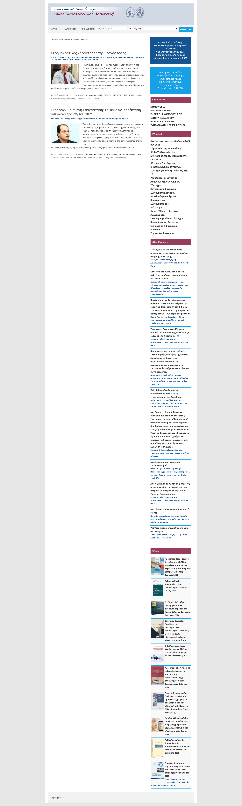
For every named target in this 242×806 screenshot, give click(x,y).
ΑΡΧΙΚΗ (54, 29)
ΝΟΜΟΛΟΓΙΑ (157, 107)
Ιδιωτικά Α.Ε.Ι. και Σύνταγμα (165, 167)
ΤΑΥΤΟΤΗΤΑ (70, 29)
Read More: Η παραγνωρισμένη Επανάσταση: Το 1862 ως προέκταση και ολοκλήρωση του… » (92, 148)
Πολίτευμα (156, 207)
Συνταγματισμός (111, 154)
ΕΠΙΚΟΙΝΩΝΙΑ (88, 29)
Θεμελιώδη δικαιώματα (163, 196)
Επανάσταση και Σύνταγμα (88, 98)
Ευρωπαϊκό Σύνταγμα (162, 233)
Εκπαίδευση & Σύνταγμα (163, 226)
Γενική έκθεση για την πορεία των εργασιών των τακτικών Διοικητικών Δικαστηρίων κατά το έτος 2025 (177, 769)
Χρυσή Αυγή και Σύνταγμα (164, 222)
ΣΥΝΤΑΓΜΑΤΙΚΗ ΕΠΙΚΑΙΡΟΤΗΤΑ (168, 125)
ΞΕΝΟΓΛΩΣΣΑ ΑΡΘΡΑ (162, 118)
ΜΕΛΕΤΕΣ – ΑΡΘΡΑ (160, 110)
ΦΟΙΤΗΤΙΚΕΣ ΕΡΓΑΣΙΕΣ (163, 121)
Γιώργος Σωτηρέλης (104, 158)
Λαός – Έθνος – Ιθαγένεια (164, 211)
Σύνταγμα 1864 (121, 158)
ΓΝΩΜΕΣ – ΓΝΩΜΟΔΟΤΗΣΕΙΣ (166, 114)
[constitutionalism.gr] (100, 20)
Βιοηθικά (155, 229)
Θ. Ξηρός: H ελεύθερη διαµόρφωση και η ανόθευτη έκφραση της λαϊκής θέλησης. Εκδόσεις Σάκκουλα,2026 (177, 608)
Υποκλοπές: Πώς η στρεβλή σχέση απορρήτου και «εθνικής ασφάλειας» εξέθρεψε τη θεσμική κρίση (169, 332)
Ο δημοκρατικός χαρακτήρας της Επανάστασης (88, 53)
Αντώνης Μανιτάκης (66, 98)
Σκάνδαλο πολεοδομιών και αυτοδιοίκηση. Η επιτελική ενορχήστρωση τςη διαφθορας (166, 393)
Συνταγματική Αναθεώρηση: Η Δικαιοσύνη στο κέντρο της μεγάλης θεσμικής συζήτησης (169, 253)
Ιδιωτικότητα (157, 200)
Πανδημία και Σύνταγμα (163, 189)
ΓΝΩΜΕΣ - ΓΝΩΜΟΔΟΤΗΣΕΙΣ (116, 95)
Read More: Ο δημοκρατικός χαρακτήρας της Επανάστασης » (78, 88)
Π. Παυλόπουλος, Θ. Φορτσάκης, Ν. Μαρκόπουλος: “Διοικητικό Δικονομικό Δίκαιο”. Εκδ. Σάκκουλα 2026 (177, 746)
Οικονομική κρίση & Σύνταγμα (166, 218)
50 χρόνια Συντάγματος (163, 163)
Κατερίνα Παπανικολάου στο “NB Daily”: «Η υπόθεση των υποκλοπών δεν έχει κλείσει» (168, 275)
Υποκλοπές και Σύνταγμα (163, 178)
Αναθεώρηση (157, 215)
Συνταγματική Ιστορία (94, 95)
